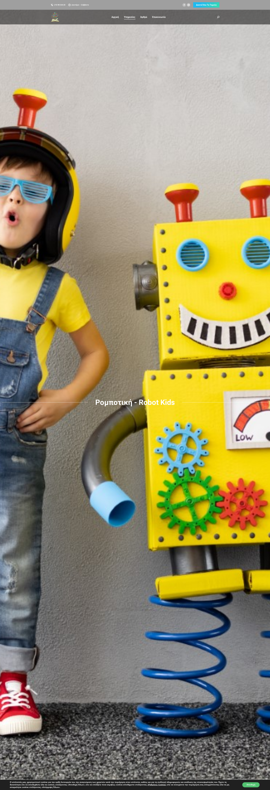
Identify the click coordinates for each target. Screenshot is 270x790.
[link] (156, 784)
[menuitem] (115, 17)
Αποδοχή (251, 784)
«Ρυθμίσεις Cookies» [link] (156, 784)
